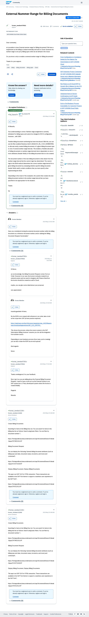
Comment (52, 74)
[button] (75, 26)
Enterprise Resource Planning (36, 6)
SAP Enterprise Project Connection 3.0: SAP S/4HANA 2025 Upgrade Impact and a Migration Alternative (71, 74)
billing (12, 67)
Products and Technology (21, 6)
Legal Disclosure (29, 614)
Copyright (20, 614)
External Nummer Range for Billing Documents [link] (62, 6)
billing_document (20, 67)
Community (16, 2)
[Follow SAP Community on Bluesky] (78, 614)
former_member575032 (19, 25)
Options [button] (81, 18)
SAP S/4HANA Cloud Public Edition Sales (16, 34)
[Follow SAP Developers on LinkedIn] (84, 614)
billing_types (30, 67)
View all (62, 201)
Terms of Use (12, 614)
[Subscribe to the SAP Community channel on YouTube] (81, 614)
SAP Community (10, 6)
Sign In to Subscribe (73, 17)
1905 (8, 67)
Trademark (39, 614)
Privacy (6, 614)
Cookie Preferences (55, 614)
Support (46, 614)
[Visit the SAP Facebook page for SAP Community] (75, 614)
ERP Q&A (47, 6)
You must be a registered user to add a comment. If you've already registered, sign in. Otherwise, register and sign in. (30, 197)
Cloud (36, 67)
